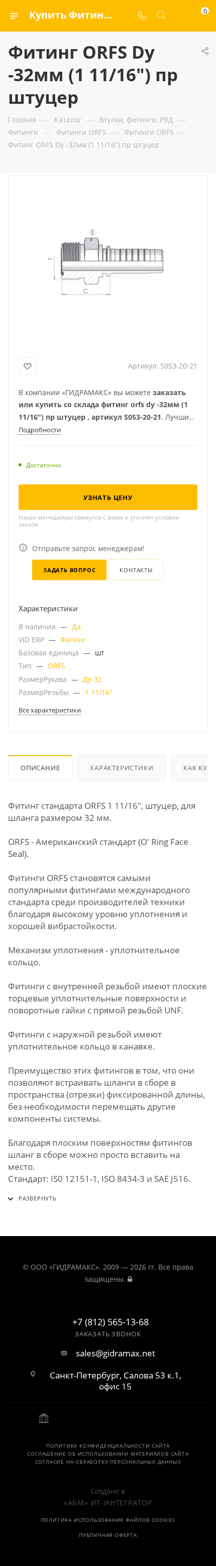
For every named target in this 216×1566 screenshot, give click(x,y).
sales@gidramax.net (115, 1353)
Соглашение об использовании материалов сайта (107, 1453)
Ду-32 (92, 679)
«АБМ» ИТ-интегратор (108, 1502)
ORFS (56, 665)
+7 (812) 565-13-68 (110, 1322)
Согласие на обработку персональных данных (108, 1461)
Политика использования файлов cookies (108, 1519)
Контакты (136, 570)
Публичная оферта (108, 1534)
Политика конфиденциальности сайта (108, 1445)
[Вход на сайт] (130, 1279)
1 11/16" (99, 692)
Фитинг (73, 639)
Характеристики (121, 767)
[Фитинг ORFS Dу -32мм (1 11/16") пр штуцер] (108, 264)
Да (76, 626)
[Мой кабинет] (179, 16)
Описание (40, 767)
